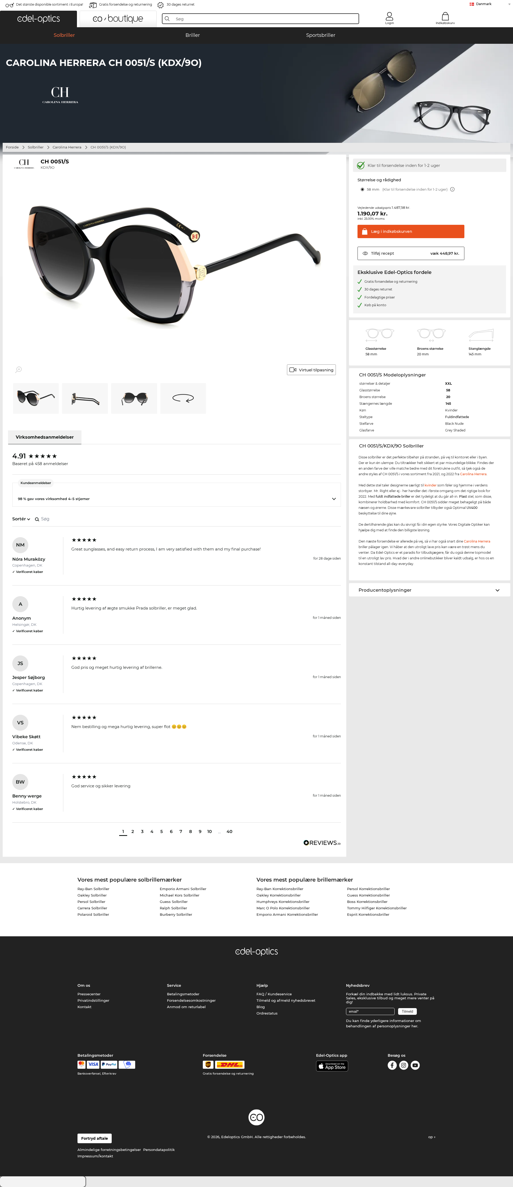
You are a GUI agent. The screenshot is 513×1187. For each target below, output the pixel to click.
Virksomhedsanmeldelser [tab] (45, 437)
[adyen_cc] (81, 1065)
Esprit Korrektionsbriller (368, 914)
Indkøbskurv (445, 23)
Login (389, 23)
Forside (12, 147)
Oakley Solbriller (92, 895)
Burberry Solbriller (176, 914)
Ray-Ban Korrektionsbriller (279, 889)
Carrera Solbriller (92, 908)
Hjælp (262, 985)
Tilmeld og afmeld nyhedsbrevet (285, 1000)
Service (174, 985)
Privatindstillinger (93, 1000)
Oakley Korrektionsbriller (278, 895)
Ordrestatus (267, 1013)
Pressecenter (88, 994)
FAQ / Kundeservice (274, 994)
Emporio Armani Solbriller (183, 889)
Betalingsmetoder (183, 994)
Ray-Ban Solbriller (93, 889)
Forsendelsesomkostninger (191, 1000)
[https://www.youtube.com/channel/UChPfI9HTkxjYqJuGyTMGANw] (415, 1066)
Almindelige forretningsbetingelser (109, 1149)
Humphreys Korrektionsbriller (282, 901)
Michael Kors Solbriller (179, 895)
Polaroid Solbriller (93, 914)
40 (229, 831)
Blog (260, 1007)
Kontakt (84, 1007)
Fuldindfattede (457, 417)
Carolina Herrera (67, 147)
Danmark (483, 4)
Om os (83, 985)
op (431, 1137)
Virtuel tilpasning (316, 369)
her (414, 1026)
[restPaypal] (109, 1065)
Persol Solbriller (91, 901)
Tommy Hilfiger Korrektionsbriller (377, 908)
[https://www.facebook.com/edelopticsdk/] (392, 1066)
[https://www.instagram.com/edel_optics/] (403, 1066)
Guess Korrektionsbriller (368, 895)
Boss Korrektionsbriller (367, 901)
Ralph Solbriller (173, 908)
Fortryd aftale (94, 1138)
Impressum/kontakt (95, 1156)
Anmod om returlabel (186, 1007)
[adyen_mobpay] (127, 1065)
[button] (38, 19)
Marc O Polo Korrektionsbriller (283, 908)
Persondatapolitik (159, 1149)
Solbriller (36, 147)
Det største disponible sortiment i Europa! (49, 4)
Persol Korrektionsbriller (368, 889)
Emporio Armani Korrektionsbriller (287, 914)
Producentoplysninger (385, 590)
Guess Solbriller (174, 901)
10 (209, 831)
